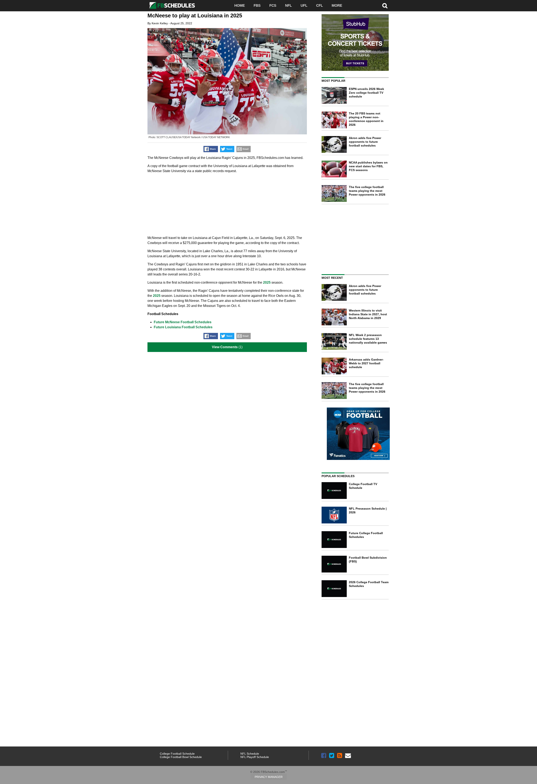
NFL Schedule (249, 753)
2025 (267, 282)
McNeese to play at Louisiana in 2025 (194, 15)
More (337, 6)
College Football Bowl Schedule (181, 757)
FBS (257, 6)
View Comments (225, 347)
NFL (288, 6)
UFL (304, 6)
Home (239, 6)
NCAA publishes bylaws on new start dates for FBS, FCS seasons (368, 166)
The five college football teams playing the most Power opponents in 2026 (367, 190)
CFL (319, 6)
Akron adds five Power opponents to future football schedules (365, 141)
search (385, 5)
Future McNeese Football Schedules (182, 322)
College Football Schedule (177, 753)
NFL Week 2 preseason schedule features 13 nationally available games (368, 338)
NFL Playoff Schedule (254, 757)
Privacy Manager (269, 777)
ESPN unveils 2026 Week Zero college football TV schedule (366, 92)
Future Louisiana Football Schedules (183, 327)
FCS (272, 6)
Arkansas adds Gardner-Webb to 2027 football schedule (366, 363)
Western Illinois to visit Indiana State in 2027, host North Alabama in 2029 (368, 314)
